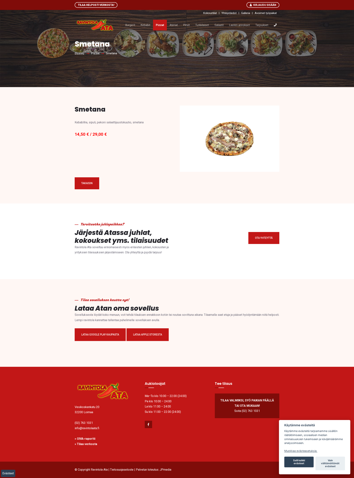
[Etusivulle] (107, 391)
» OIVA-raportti (85, 438)
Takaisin (87, 183)
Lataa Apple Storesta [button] (147, 334)
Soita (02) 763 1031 (247, 411)
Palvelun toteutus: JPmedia (153, 469)
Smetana (111, 53)
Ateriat (174, 25)
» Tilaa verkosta (86, 444)
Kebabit (145, 25)
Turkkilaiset (202, 25)
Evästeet (8, 473)
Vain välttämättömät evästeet (330, 463)
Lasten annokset (239, 25)
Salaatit (219, 25)
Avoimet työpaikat (266, 13)
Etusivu (79, 53)
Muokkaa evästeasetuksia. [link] (300, 450)
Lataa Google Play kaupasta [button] (100, 334)
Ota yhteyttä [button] (264, 237)
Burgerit (130, 25)
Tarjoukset (261, 25)
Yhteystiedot (229, 13)
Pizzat (160, 25)
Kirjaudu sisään (264, 4)
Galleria (245, 13)
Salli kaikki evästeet (299, 462)
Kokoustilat (210, 13)
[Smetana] (229, 141)
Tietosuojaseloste (121, 469)
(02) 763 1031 (84, 423)
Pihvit (186, 25)
